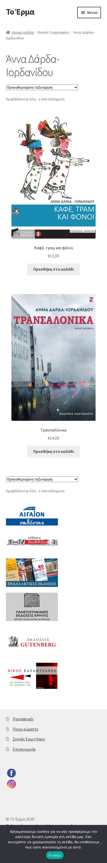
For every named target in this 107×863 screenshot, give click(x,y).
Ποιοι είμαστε (25, 729)
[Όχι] (100, 844)
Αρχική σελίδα (23, 32)
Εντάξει (55, 855)
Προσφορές (23, 718)
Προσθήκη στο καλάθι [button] (53, 269)
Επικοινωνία (24, 749)
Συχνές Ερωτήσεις (29, 739)
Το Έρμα (20, 12)
